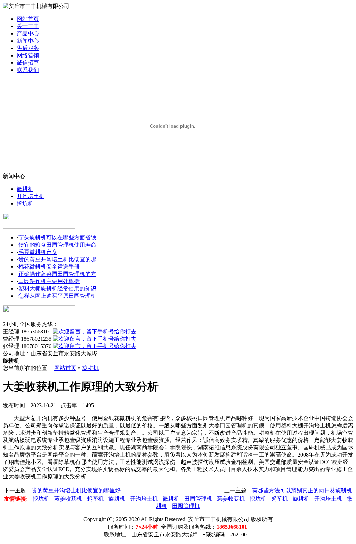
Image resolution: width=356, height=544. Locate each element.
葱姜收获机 (68, 499)
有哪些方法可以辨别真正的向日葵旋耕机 (302, 490)
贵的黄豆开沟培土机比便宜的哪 (57, 259)
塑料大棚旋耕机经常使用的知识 (57, 288)
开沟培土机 (30, 196)
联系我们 (28, 70)
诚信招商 (28, 63)
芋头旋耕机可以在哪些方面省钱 (57, 237)
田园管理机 (198, 499)
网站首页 (28, 19)
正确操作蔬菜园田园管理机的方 (57, 274)
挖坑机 (25, 203)
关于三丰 (28, 26)
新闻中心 (28, 41)
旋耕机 (90, 368)
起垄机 (95, 499)
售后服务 (28, 48)
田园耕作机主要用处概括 (49, 281)
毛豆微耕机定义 (37, 252)
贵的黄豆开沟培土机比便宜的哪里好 (76, 490)
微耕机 (25, 189)
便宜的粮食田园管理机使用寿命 (57, 245)
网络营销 (28, 55)
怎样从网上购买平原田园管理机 (57, 296)
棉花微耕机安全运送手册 (49, 267)
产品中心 (28, 33)
